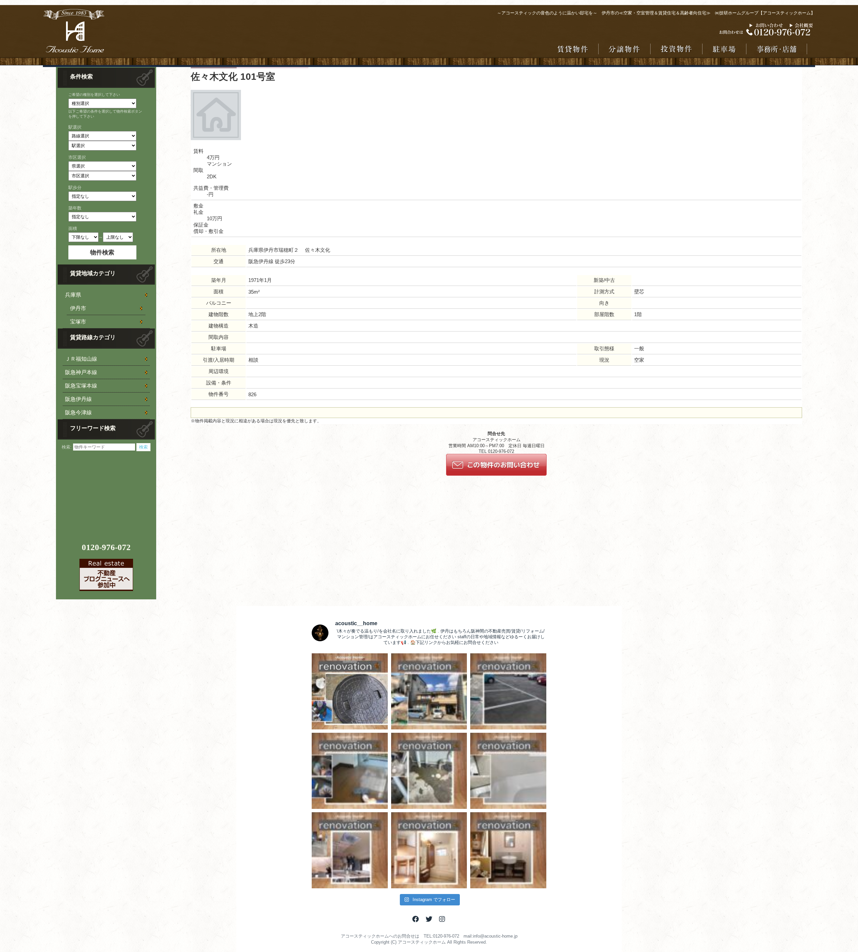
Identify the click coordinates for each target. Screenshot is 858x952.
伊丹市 (78, 308)
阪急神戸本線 (81, 372)
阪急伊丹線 (78, 399)
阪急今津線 (78, 412)
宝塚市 (78, 321)
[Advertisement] (107, 493)
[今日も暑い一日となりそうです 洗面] (508, 850)
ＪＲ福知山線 (81, 359)
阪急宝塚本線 (81, 386)
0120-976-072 (106, 547)
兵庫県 (73, 295)
